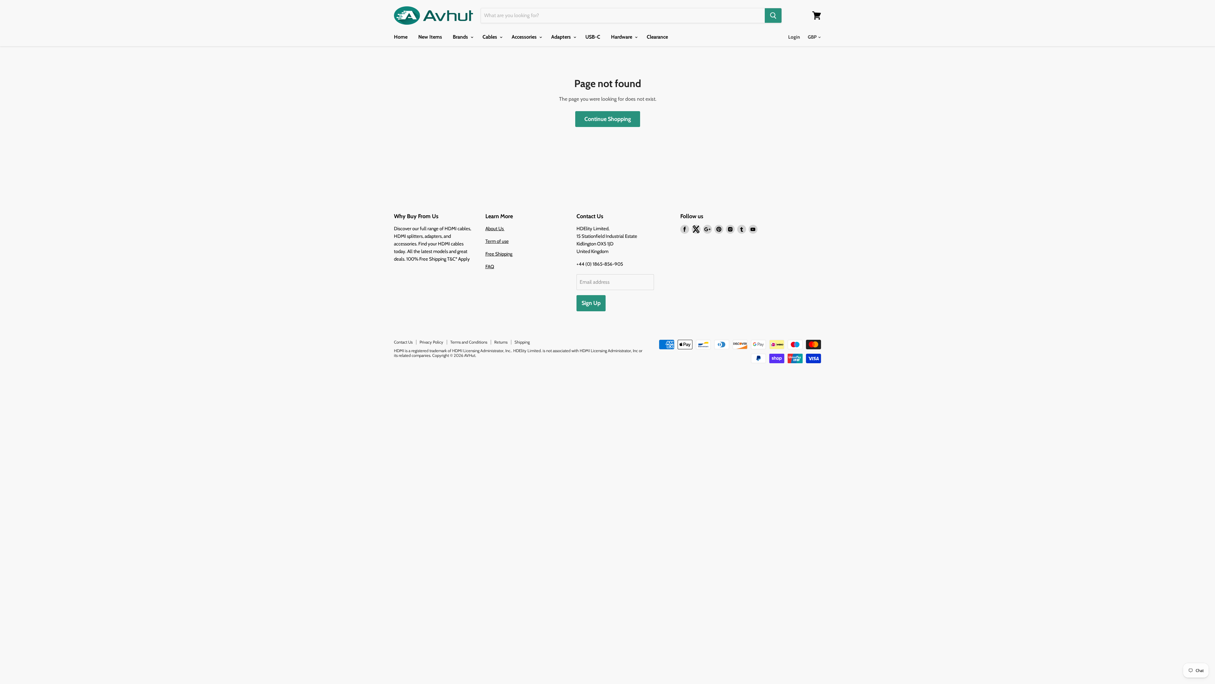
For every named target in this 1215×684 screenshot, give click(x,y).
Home (401, 37)
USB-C (592, 37)
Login (794, 37)
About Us (495, 228)
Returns (501, 342)
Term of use (497, 241)
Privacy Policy (431, 342)
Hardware (622, 37)
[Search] (773, 15)
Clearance (657, 37)
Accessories (525, 37)
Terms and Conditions (468, 342)
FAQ (489, 266)
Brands (461, 37)
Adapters (561, 37)
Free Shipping (499, 254)
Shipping (522, 342)
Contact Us (403, 342)
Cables (490, 37)
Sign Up (591, 303)
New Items (430, 37)
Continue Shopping (607, 119)
